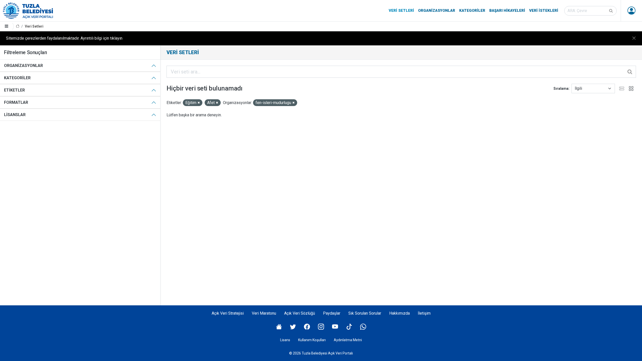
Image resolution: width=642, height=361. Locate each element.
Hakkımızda (399, 313)
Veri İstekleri (543, 10)
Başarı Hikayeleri (507, 10)
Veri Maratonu (264, 313)
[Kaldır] (199, 103)
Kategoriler (472, 10)
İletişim (424, 313)
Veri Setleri (401, 10)
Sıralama (561, 88)
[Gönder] (611, 11)
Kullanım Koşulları (312, 340)
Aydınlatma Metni (348, 340)
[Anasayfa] (17, 26)
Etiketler (14, 90)
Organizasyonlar (436, 10)
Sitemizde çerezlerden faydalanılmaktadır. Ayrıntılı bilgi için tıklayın (64, 38)
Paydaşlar (331, 313)
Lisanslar (15, 114)
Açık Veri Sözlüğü (299, 313)
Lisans (285, 340)
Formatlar (16, 102)
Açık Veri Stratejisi (228, 313)
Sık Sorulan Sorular (364, 313)
